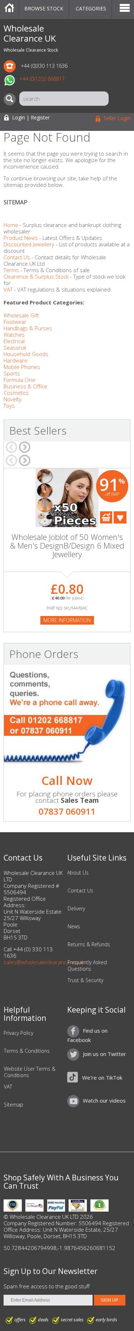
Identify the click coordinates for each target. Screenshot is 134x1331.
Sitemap (13, 1105)
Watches (14, 334)
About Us (78, 873)
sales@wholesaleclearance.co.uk (44, 962)
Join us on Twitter (104, 1053)
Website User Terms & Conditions (29, 1072)
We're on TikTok (102, 1077)
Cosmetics (16, 392)
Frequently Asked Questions (87, 965)
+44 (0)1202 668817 (42, 78)
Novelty (12, 399)
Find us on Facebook (87, 1035)
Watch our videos (104, 1100)
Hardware (16, 360)
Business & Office (25, 386)
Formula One (19, 379)
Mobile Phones (22, 366)
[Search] (11, 99)
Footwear (15, 321)
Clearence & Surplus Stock (36, 276)
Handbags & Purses (28, 328)
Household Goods (26, 353)
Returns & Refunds (89, 944)
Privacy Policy (18, 1033)
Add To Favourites (120, 517)
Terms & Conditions (27, 1051)
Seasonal (15, 347)
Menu (124, 9)
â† (11, 447)
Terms (11, 270)
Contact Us (17, 257)
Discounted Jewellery (29, 244)
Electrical (14, 341)
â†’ (24, 447)
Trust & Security (85, 980)
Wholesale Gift (21, 315)
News (74, 926)
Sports (12, 373)
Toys (9, 405)
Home (9, 9)
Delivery (76, 908)
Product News (21, 237)
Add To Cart (106, 517)
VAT (8, 289)
